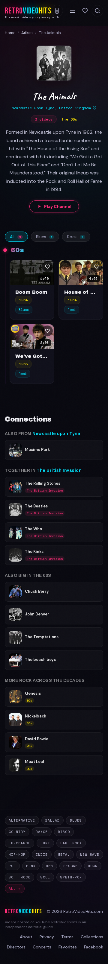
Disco (64, 831)
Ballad (52, 820)
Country (17, 831)
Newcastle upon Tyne (56, 433)
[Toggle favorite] (47, 266)
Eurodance (19, 843)
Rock (75, 236)
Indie (42, 854)
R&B (49, 865)
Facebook (93, 947)
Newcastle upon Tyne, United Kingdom (52, 107)
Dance (42, 831)
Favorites (67, 947)
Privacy (47, 936)
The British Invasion (59, 470)
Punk (31, 865)
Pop (12, 865)
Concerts (42, 947)
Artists (27, 33)
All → (15, 888)
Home (10, 33)
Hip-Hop (17, 854)
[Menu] (73, 11)
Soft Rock (19, 877)
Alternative (22, 820)
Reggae (70, 865)
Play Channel (57, 206)
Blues (44, 236)
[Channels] (57, 11)
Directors (16, 947)
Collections (92, 936)
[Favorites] (85, 11)
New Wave (89, 854)
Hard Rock (71, 843)
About (26, 936)
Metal (64, 854)
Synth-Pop (71, 877)
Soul (45, 877)
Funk (45, 843)
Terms (67, 936)
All (15, 236)
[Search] (97, 10)
